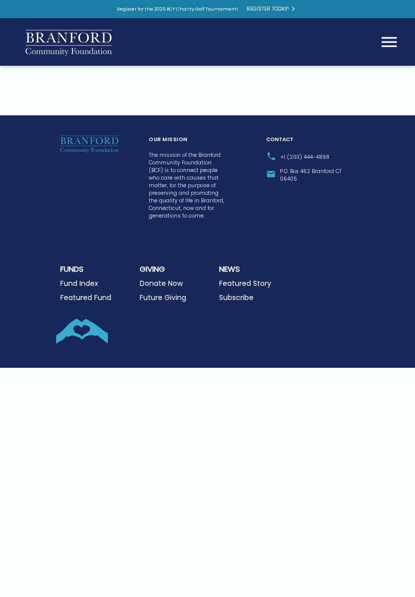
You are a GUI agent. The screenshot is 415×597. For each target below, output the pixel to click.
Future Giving (163, 297)
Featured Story (245, 283)
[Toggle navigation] (389, 42)
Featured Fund (85, 297)
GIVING (152, 269)
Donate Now (161, 283)
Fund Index (79, 283)
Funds (72, 269)
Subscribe (236, 297)
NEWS (229, 269)
